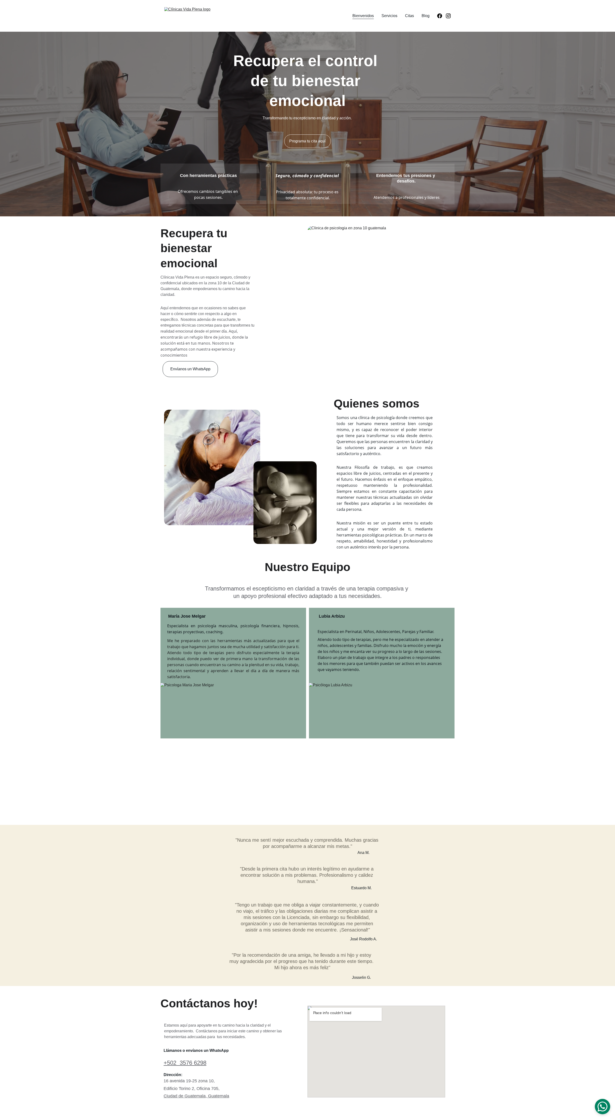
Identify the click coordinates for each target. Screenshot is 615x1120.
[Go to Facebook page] (441, 15)
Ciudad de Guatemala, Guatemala (196, 1096)
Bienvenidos (363, 16)
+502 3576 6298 (185, 1062)
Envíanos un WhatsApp (190, 369)
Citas (409, 16)
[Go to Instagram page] (448, 15)
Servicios (389, 16)
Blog (426, 16)
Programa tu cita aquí (307, 141)
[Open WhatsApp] (602, 1106)
